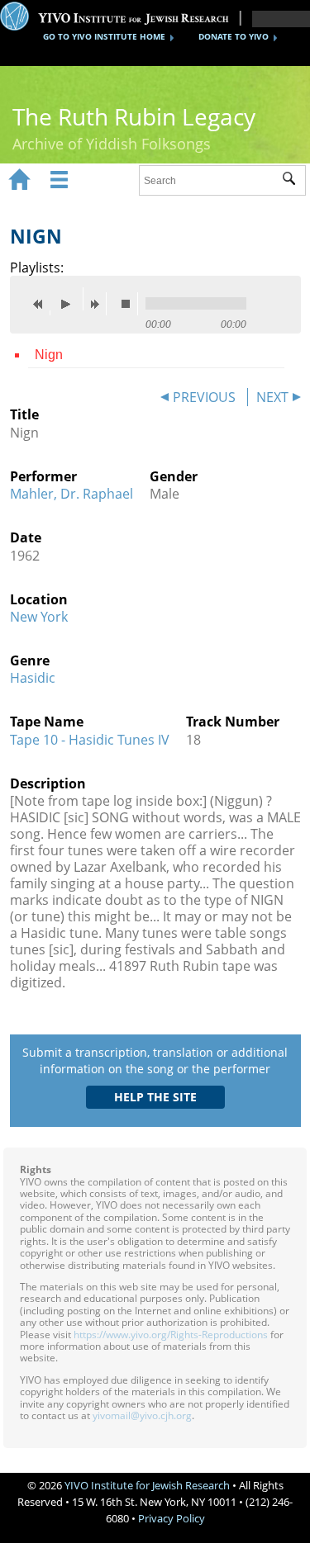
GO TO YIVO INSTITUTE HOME (104, 36)
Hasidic (32, 678)
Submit (294, 181)
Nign (49, 355)
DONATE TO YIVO (233, 36)
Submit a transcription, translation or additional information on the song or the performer (155, 1060)
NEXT (272, 397)
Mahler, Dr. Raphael (71, 494)
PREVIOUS (204, 397)
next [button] (98, 303)
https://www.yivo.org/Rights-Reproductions (171, 1335)
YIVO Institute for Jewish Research (147, 1485)
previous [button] (42, 303)
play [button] (70, 298)
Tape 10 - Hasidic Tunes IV (89, 740)
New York (39, 617)
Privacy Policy (171, 1518)
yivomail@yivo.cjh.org (142, 1415)
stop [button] (129, 303)
